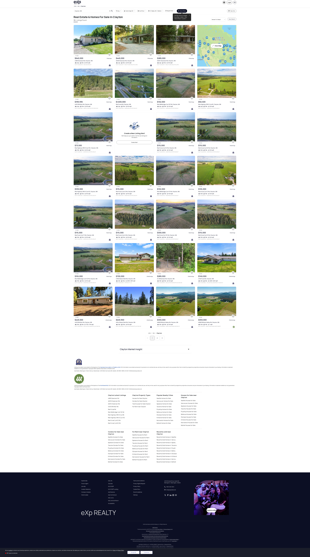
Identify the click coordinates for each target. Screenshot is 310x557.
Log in (229, 2)
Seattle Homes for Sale (164, 398)
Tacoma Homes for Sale (164, 406)
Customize (146, 552)
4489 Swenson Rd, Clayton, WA (84, 61)
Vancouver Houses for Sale (189, 403)
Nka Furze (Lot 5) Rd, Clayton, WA (166, 148)
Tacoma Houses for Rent (140, 443)
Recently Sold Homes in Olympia (167, 453)
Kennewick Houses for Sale (189, 422)
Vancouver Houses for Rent (140, 438)
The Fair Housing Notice (174, 539)
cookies (10, 550)
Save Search (232, 19)
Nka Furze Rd (112, 409)
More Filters (183, 11)
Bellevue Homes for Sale (164, 412)
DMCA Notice (155, 527)
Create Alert (134, 142)
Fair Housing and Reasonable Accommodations (155, 531)
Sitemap (135, 494)
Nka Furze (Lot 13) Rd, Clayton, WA (167, 235)
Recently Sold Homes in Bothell (166, 462)
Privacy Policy (136, 486)
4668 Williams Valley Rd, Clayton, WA (167, 322)
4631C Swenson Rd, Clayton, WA (166, 61)
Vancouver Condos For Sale (116, 440)
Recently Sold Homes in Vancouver (167, 440)
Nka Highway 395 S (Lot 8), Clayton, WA (209, 104)
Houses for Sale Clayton (139, 398)
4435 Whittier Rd (113, 406)
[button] (155, 349)
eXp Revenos (111, 492)
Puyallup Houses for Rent (140, 446)
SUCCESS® (111, 486)
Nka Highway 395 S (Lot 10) (116, 417)
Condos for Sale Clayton (139, 401)
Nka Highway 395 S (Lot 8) (116, 415)
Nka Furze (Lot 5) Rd (114, 420)
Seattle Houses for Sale (188, 400)
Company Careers (86, 492)
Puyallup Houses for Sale (189, 411)
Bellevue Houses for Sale (188, 414)
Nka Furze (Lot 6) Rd (114, 423)
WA (154, 333)
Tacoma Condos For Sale (115, 445)
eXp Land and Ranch (113, 500)
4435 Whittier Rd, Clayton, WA (83, 104)
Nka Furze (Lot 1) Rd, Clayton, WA (207, 191)
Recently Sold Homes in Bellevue (167, 451)
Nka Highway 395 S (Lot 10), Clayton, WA (86, 148)
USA (149, 333)
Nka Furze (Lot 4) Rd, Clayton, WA (125, 235)
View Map (218, 46)
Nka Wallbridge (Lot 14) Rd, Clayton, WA (86, 279)
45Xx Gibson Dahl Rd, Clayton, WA (125, 322)
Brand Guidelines (137, 492)
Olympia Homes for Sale (164, 415)
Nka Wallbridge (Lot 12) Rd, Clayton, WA (168, 104)
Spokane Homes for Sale (164, 404)
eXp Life (110, 480)
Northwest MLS (104, 385)
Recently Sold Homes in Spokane (167, 442)
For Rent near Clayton (139, 406)
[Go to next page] (162, 338)
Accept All (133, 552)
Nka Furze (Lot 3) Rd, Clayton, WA (208, 235)
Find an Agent (84, 483)
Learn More (174, 541)
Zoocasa (110, 483)
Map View (232, 11)
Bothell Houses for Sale (188, 425)
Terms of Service (167, 529)
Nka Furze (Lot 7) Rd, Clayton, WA (84, 235)
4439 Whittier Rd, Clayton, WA (83, 322)
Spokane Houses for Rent (140, 440)
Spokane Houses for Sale (188, 406)
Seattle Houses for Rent (139, 435)
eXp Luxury (111, 497)
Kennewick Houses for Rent (140, 457)
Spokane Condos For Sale (116, 442)
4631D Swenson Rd (114, 401)
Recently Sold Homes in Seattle (166, 437)
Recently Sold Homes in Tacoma (167, 445)
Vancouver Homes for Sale (165, 401)
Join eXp (83, 486)
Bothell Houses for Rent (139, 460)
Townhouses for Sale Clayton (141, 404)
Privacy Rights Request (139, 483)
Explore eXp (84, 480)
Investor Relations (85, 489)
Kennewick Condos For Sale (116, 459)
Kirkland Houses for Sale (188, 420)
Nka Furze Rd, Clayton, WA (123, 104)
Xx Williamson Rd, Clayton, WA (165, 279)
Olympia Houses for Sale (188, 417)
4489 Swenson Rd (113, 398)
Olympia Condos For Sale (115, 453)
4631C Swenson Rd (114, 404)
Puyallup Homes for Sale (164, 409)
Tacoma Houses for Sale (188, 409)
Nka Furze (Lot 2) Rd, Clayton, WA (125, 191)
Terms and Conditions (138, 480)
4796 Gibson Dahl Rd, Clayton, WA (125, 279)
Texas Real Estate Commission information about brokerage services (155, 536)
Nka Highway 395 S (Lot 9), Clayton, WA (86, 191)
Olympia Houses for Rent (140, 451)
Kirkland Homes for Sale (164, 417)
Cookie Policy (136, 489)
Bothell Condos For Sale (115, 462)
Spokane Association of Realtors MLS (110, 367)
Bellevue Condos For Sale (116, 451)
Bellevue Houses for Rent (140, 449)
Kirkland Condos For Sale (116, 456)
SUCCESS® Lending (113, 489)
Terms (114, 550)
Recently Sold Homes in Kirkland (167, 456)
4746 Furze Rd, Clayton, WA (206, 279)
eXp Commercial (112, 494)
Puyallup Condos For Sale (116, 448)
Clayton (159, 333)
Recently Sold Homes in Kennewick (167, 459)
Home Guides (84, 494)
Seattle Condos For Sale (115, 437)
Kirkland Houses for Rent (140, 454)
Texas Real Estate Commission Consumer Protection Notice (155, 537)
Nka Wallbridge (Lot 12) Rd (116, 412)
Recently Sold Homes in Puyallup (167, 448)
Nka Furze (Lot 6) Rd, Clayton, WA (208, 148)
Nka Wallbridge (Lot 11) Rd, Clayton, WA (168, 191)
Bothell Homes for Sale (164, 423)
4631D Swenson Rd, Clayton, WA (125, 61)
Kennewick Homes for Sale (165, 420)
